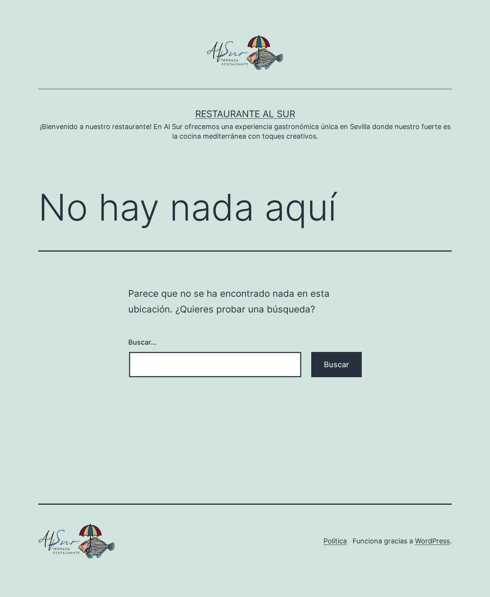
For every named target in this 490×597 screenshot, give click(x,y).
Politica (335, 541)
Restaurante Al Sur (245, 113)
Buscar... (142, 342)
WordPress (432, 541)
